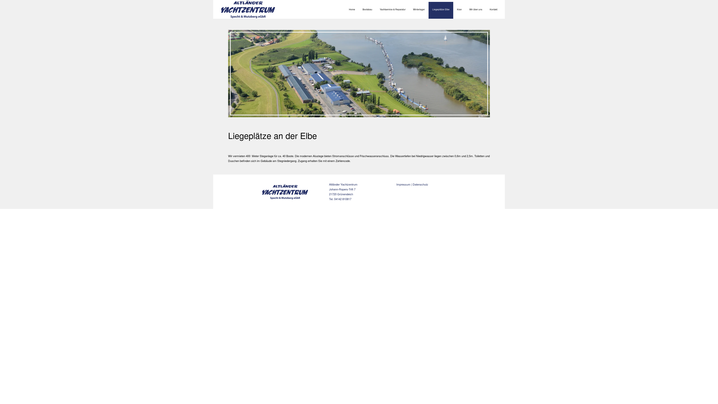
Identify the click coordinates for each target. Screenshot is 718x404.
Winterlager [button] (419, 9)
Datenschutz (420, 184)
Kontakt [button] (493, 9)
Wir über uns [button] (475, 9)
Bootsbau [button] (367, 9)
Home (352, 9)
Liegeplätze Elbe (440, 9)
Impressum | (404, 184)
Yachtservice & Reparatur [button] (393, 9)
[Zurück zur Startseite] (248, 9)
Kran (459, 9)
